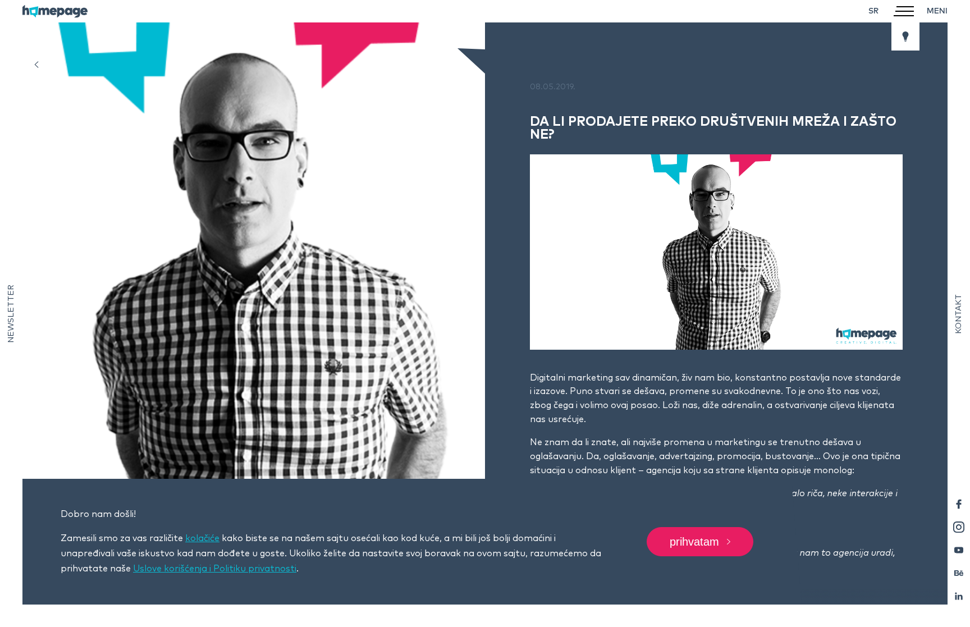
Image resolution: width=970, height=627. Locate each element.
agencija (663, 470)
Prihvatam (694, 542)
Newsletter (11, 314)
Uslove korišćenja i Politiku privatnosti (214, 568)
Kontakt (959, 313)
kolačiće (202, 538)
